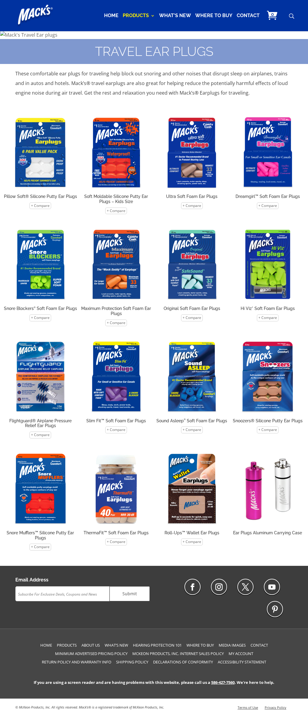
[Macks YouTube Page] (272, 587)
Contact (248, 16)
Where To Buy (214, 16)
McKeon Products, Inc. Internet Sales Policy (178, 653)
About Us (91, 645)
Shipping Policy (132, 662)
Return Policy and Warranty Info (76, 662)
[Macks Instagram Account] (219, 587)
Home (111, 16)
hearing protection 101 (157, 645)
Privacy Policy (275, 707)
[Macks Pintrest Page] (275, 609)
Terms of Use (248, 707)
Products (136, 16)
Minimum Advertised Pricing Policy (91, 653)
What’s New (175, 16)
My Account (241, 653)
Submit (129, 593)
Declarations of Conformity (183, 662)
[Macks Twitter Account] (245, 587)
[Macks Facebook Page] (192, 587)
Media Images (232, 645)
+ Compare (40, 205)
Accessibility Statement (242, 662)
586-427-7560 (223, 682)
